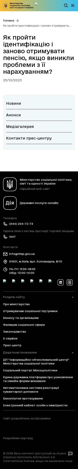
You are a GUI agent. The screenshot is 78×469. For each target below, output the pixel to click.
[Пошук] (66, 5)
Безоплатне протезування (23, 398)
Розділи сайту (14, 297)
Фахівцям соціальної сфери (24, 324)
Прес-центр (12, 345)
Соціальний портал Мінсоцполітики (30, 370)
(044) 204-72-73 (21, 223)
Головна (8, 20)
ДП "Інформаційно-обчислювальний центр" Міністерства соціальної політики (36, 361)
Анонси (13, 115)
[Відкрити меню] (72, 5)
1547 (12, 236)
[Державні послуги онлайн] (38, 5)
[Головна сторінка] (18, 5)
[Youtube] (42, 282)
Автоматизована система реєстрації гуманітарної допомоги (31, 389)
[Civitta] (18, 444)
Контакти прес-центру (29, 138)
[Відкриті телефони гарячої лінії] (70, 453)
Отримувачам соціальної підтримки (30, 311)
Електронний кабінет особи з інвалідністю (35, 405)
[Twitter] (15, 282)
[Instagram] (33, 282)
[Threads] (70, 282)
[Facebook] (6, 282)
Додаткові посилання (20, 352)
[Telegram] (24, 282)
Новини (13, 103)
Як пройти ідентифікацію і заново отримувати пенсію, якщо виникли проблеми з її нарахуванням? (36, 26)
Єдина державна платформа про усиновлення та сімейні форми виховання (38, 379)
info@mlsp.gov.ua (22, 253)
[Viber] (51, 282)
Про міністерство (16, 304)
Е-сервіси (10, 338)
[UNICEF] (27, 427)
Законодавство (14, 331)
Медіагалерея (20, 126)
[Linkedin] (61, 282)
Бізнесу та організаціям (21, 317)
